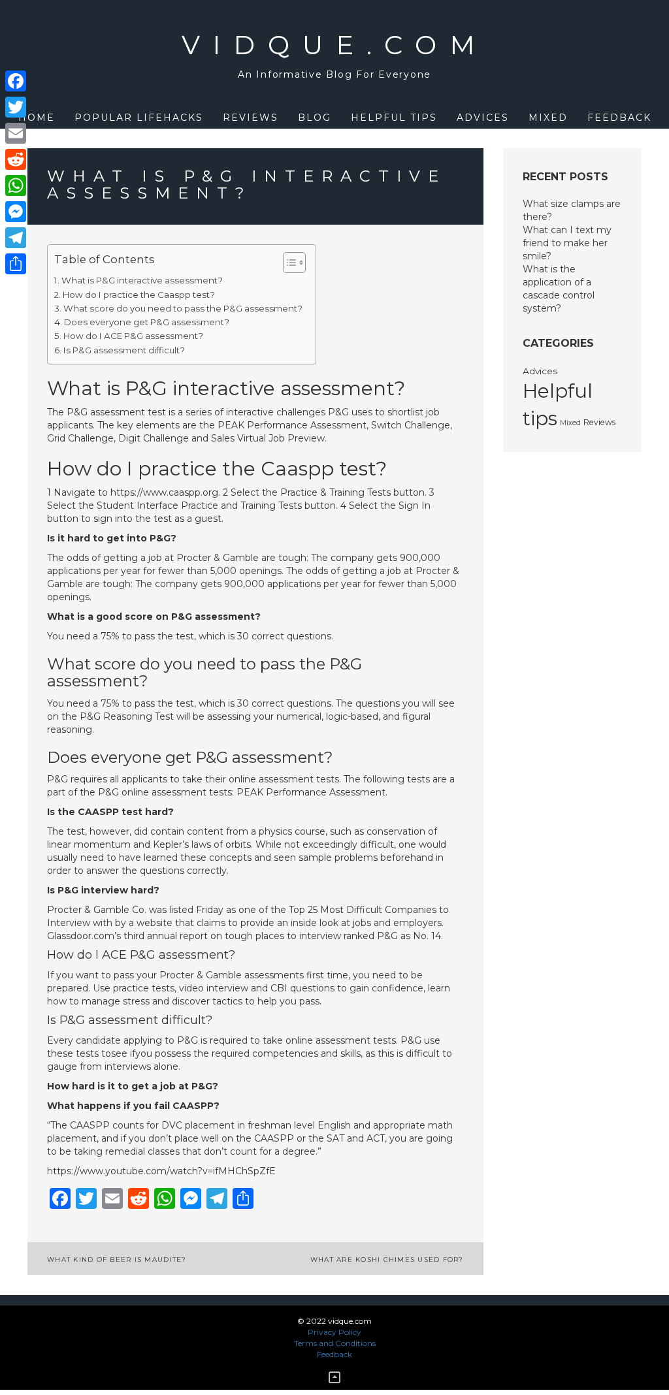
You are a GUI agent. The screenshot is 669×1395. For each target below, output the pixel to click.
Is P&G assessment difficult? (124, 350)
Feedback (619, 117)
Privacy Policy (334, 1332)
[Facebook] (16, 81)
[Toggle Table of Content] (287, 262)
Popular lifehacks (138, 117)
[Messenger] (16, 212)
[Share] (16, 264)
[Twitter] (16, 107)
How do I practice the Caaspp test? (139, 294)
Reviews (250, 117)
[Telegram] (16, 238)
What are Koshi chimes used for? (387, 1259)
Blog (314, 117)
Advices (483, 117)
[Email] (16, 133)
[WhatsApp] (16, 185)
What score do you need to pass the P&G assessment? (182, 308)
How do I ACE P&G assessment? (133, 335)
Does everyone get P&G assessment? (146, 322)
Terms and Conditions (335, 1343)
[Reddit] (16, 159)
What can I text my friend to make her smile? (567, 243)
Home (36, 117)
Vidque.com (335, 45)
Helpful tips (394, 117)
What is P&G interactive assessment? (142, 280)
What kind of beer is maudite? (116, 1259)
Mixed (548, 117)
